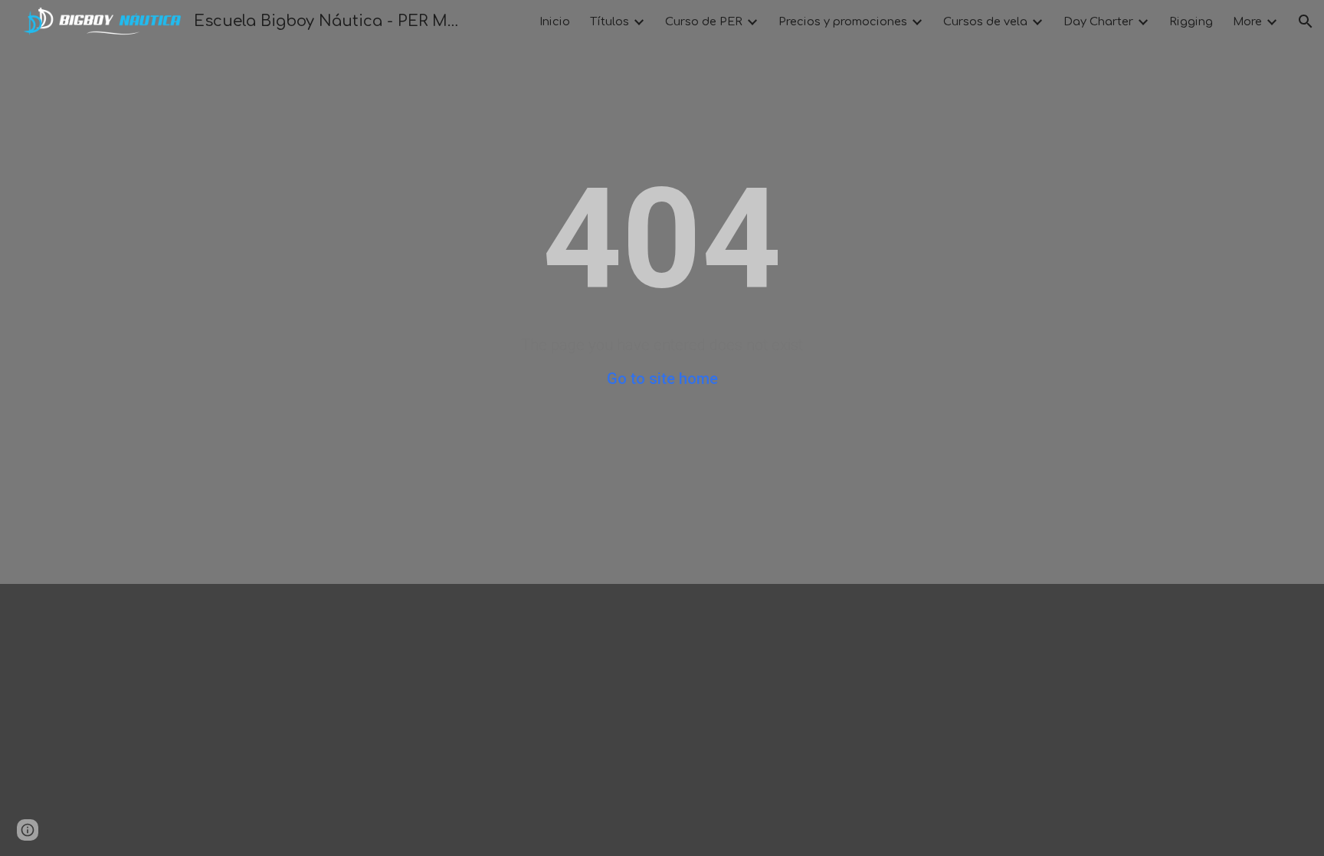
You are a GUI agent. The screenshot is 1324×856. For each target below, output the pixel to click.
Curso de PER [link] (703, 21)
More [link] (1247, 21)
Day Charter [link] (1098, 21)
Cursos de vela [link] (985, 21)
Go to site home (662, 378)
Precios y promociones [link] (842, 21)
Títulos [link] (609, 21)
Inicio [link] (554, 21)
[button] (1305, 21)
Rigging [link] (1191, 21)
